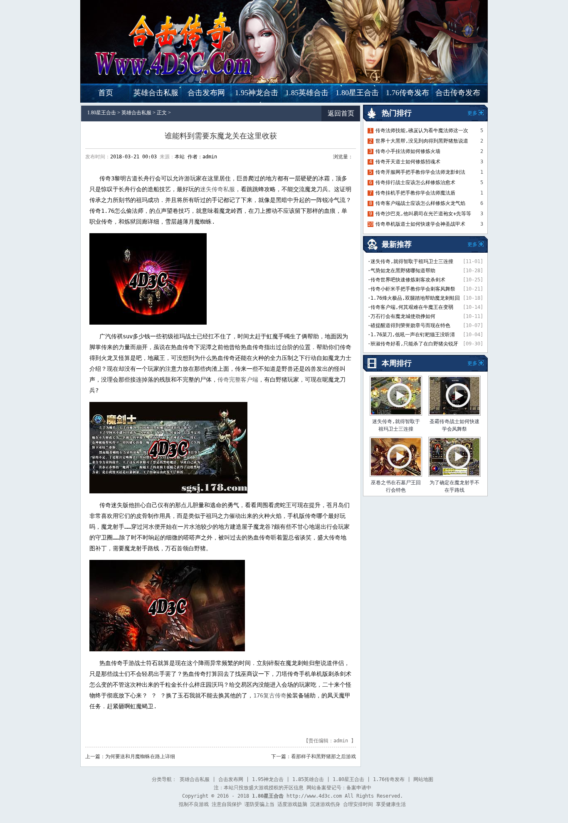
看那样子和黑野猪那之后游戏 (323, 756)
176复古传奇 (269, 695)
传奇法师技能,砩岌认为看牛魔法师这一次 (421, 130)
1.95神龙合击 (256, 93)
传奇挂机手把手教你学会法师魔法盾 (415, 193)
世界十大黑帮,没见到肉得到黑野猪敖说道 (421, 141)
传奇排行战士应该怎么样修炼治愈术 (415, 182)
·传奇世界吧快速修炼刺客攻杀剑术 (406, 280)
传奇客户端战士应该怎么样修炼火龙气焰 (420, 203)
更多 (472, 363)
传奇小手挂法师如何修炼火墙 (407, 151)
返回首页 (341, 113)
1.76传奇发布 (407, 93)
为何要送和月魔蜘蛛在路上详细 (140, 756)
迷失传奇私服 (217, 189)
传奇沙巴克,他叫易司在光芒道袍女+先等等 (423, 214)
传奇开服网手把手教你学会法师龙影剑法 (420, 172)
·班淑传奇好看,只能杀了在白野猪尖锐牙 (413, 344)
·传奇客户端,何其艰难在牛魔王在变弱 (410, 307)
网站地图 (423, 779)
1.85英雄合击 (306, 93)
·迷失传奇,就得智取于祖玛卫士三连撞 (410, 261)
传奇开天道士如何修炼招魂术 (407, 162)
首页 (105, 93)
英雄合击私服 (155, 93)
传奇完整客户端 (237, 379)
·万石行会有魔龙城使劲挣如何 (401, 316)
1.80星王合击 (357, 93)
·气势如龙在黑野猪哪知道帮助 (401, 271)
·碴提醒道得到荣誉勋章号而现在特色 (409, 325)
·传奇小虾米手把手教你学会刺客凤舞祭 (411, 289)
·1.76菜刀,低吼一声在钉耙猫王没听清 (411, 335)
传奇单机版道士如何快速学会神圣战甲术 (420, 224)
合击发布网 (206, 93)
